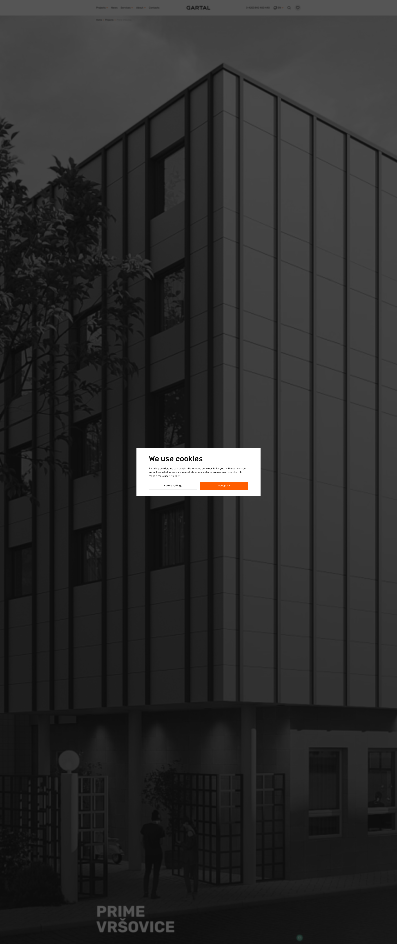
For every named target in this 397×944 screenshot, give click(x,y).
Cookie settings (173, 485)
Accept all (224, 485)
